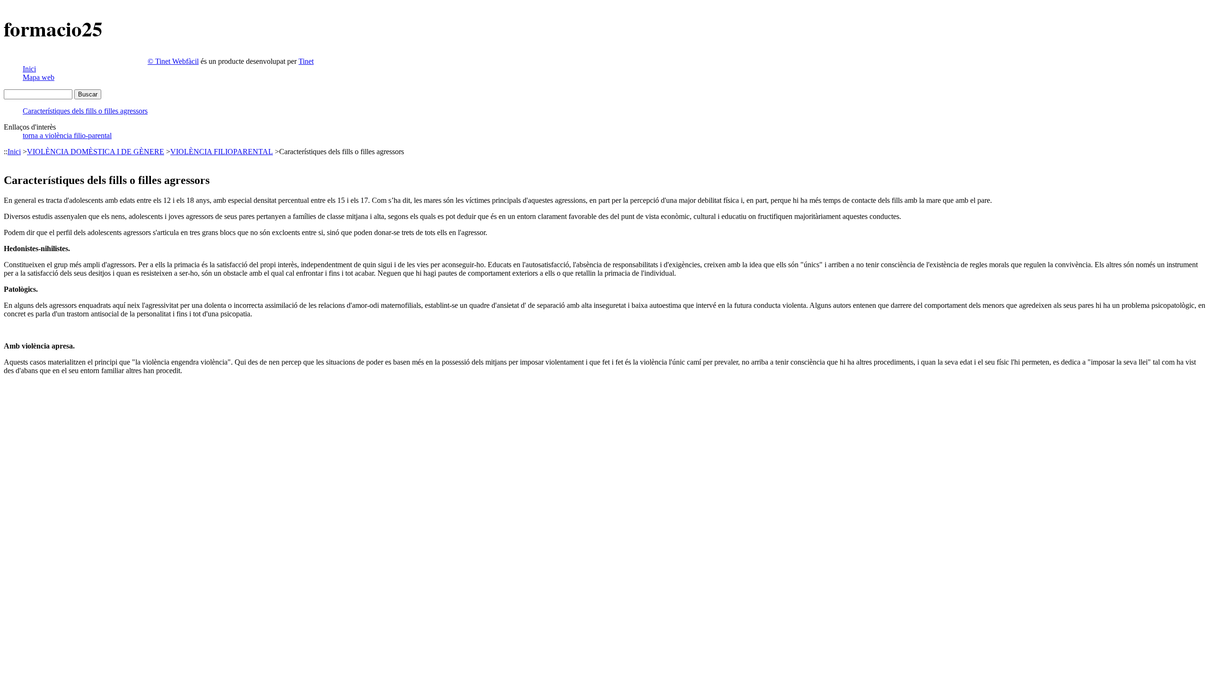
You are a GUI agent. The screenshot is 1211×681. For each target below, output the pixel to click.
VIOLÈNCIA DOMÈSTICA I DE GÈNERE (95, 152)
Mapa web (38, 77)
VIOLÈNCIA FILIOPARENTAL (221, 152)
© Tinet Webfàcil (173, 61)
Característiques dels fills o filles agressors (85, 111)
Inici (29, 69)
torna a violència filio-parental (67, 135)
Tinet (306, 61)
